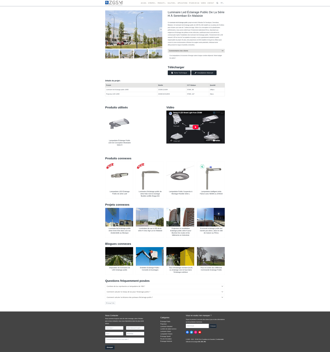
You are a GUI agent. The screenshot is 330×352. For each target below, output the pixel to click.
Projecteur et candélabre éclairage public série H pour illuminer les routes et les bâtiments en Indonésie (180, 231)
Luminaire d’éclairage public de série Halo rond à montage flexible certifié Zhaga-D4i (150, 194)
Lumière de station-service (168, 329)
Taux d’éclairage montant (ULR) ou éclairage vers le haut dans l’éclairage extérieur (180, 270)
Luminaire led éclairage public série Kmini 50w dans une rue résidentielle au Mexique (120, 230)
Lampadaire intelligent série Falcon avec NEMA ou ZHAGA (211, 193)
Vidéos (203, 3)
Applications (182, 3)
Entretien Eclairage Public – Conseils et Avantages (150, 269)
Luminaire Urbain (165, 331)
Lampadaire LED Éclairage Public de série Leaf (120, 193)
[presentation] (119, 125)
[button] (112, 54)
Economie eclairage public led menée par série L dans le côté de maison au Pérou (211, 230)
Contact (210, 3)
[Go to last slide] (106, 29)
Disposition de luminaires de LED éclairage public (119, 269)
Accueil (143, 3)
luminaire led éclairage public (179, 22)
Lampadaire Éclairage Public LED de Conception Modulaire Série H (119, 143)
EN (202, 341)
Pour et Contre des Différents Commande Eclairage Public (211, 269)
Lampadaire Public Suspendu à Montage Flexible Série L (180, 193)
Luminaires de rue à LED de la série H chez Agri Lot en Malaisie (150, 229)
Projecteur (163, 324)
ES (199, 341)
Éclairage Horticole (166, 341)
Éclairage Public (110, 303)
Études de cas (194, 3)
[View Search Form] (217, 3)
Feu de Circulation (166, 339)
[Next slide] (161, 29)
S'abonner (213, 326)
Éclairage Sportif (165, 336)
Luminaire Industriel (166, 326)
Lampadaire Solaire (166, 334)
